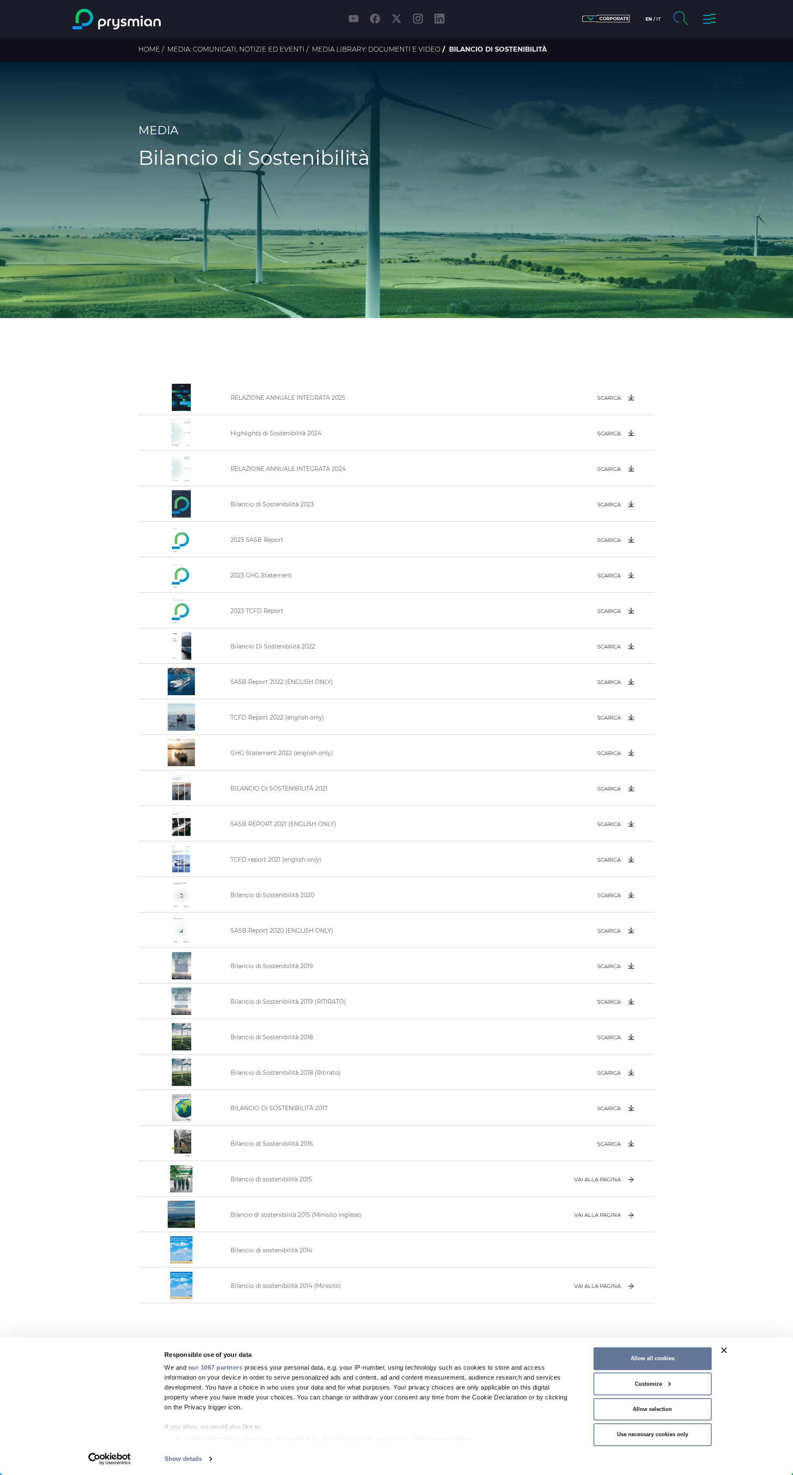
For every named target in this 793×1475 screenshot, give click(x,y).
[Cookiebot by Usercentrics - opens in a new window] (110, 1459)
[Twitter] (396, 19)
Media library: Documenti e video (376, 49)
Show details (183, 1458)
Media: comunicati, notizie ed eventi (235, 49)
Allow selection (652, 1409)
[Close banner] (724, 1350)
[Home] (150, 19)
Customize (648, 1384)
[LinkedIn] (439, 19)
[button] (606, 19)
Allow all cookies (652, 1358)
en (649, 19)
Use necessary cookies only (652, 1434)
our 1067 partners (215, 1367)
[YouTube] (353, 19)
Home (149, 49)
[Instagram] (418, 19)
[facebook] (375, 19)
